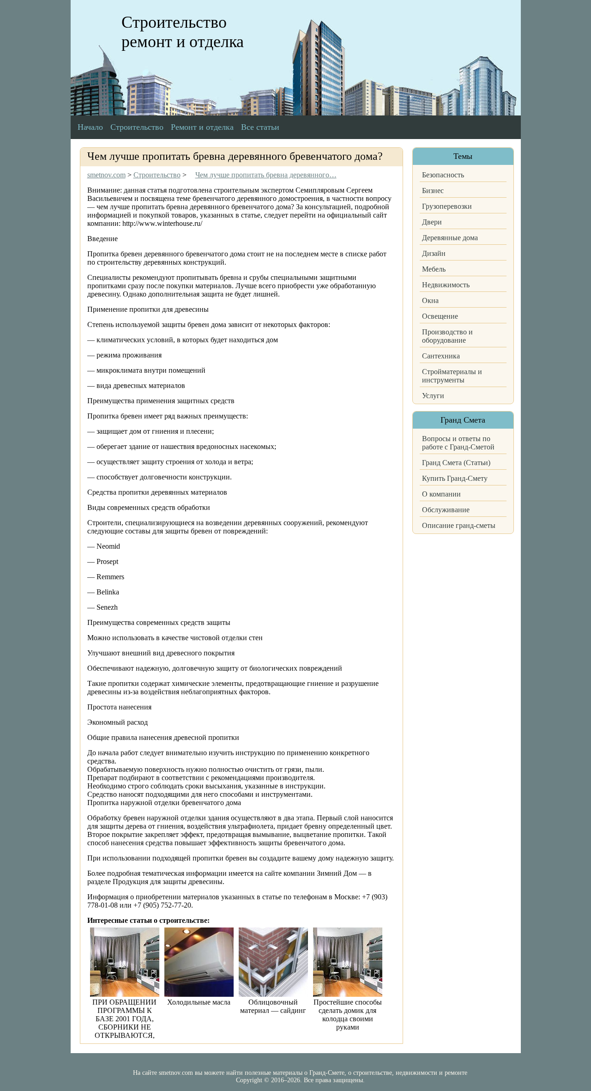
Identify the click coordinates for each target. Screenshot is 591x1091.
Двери (432, 222)
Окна (430, 300)
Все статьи (260, 127)
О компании (441, 494)
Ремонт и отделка (202, 127)
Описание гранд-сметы (458, 525)
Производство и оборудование (447, 336)
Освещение (440, 316)
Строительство (136, 127)
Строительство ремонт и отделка (182, 32)
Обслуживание (446, 510)
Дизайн (434, 253)
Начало (90, 127)
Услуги (433, 396)
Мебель (434, 269)
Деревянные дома (450, 238)
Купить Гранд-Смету (455, 478)
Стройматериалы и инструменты (452, 376)
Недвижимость (446, 285)
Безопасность (443, 175)
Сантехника (441, 356)
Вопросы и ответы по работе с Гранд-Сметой (458, 443)
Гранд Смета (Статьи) (456, 463)
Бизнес (433, 190)
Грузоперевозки (447, 206)
